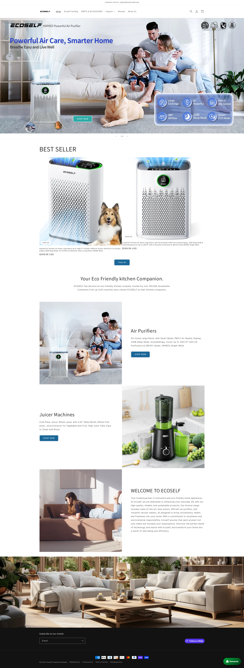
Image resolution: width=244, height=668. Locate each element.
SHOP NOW (82, 119)
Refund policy (75, 662)
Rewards (234, 661)
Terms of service (101, 662)
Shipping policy (116, 662)
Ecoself (49, 662)
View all (122, 262)
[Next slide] (127, 136)
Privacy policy (87, 662)
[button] (110, 11)
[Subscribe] (82, 641)
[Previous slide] (116, 136)
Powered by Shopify (59, 662)
